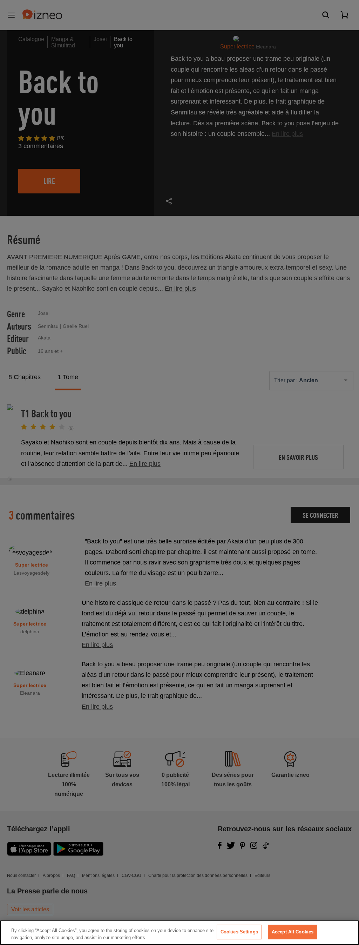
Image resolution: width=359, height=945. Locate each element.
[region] (179, 932)
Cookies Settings (239, 931)
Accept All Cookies (292, 931)
